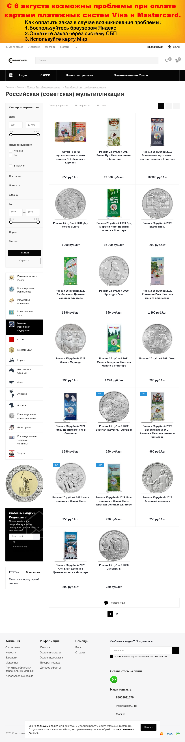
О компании (12, 647)
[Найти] (154, 60)
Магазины (11, 662)
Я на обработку (25, 546)
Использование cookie (19, 675)
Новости (10, 652)
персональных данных (25, 551)
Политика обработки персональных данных (19, 669)
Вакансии (11, 657)
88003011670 (155, 46)
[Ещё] (172, 75)
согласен (20, 542)
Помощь (45, 647)
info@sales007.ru (126, 705)
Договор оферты (50, 667)
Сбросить (24, 260)
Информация (49, 641)
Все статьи (33, 572)
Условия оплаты (50, 652)
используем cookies (46, 725)
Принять (148, 727)
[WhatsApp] (113, 679)
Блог (78, 647)
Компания (12, 641)
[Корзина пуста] (177, 60)
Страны (80, 652)
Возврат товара (50, 662)
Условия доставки (51, 657)
